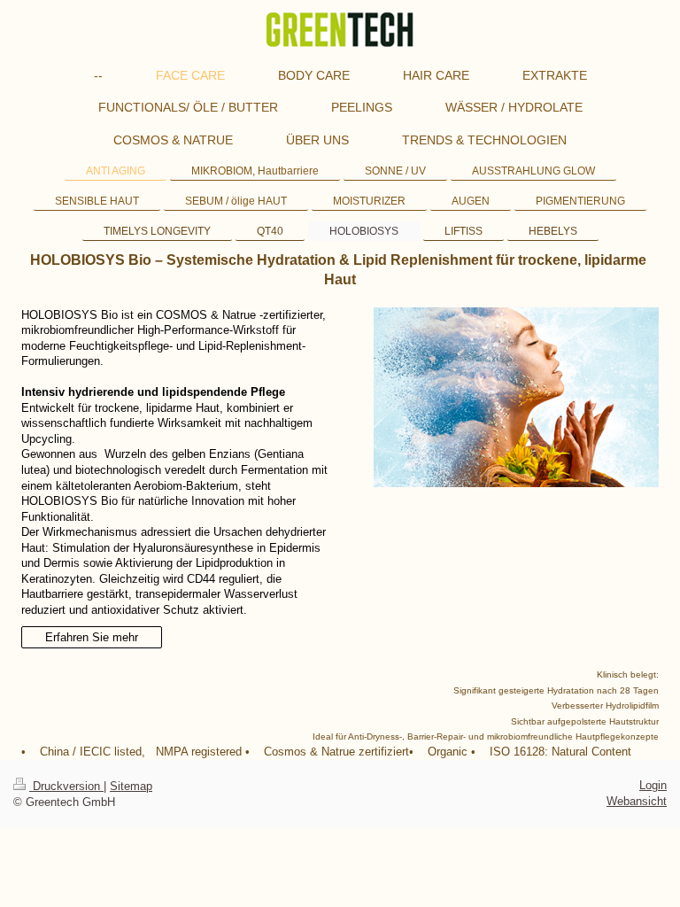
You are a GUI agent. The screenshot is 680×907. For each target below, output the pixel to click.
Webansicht (637, 801)
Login (653, 785)
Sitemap (131, 786)
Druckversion (66, 786)
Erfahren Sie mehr (91, 637)
